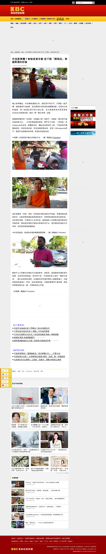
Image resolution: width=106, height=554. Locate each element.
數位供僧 (36, 371)
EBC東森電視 (15, 2)
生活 (70, 23)
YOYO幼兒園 (63, 541)
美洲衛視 (55, 541)
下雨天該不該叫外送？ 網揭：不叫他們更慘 (31, 331)
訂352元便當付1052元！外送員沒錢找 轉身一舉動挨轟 (36, 334)
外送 (23, 371)
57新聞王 (35, 18)
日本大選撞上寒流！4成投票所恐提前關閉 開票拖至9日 (25, 407)
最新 (12, 23)
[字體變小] (5, 378)
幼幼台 (36, 541)
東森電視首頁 (14, 541)
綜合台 (26, 541)
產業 (30, 23)
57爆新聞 (43, 18)
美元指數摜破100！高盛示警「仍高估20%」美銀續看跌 (20, 470)
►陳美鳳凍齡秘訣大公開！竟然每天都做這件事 (31, 341)
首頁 (12, 18)
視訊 (42, 371)
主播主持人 (20, 538)
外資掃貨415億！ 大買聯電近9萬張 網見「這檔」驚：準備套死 (39, 356)
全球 (40, 23)
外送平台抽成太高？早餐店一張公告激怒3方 (32, 328)
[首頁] (17, 10)
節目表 (13, 538)
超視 (51, 541)
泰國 (19, 371)
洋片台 (46, 541)
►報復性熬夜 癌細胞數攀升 (23, 337)
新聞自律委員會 (30, 538)
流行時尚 (88, 23)
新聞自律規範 (40, 538)
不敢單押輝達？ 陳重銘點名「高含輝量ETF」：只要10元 (37, 353)
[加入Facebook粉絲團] (5, 382)
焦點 (17, 23)
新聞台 (21, 541)
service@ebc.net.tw (91, 549)
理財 (60, 23)
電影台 (41, 541)
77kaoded (56, 137)
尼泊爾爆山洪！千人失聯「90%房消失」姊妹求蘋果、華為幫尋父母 (39, 426)
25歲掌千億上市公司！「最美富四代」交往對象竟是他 (54, 451)
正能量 (81, 23)
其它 (12, 27)
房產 (50, 23)
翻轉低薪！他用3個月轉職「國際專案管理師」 (54, 407)
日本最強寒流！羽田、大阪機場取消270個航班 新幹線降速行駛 (25, 451)
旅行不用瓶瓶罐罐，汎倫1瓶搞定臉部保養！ (39, 469)
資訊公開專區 (66, 538)
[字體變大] (5, 375)
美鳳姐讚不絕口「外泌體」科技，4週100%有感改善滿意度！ (59, 470)
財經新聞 (18, 18)
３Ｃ (65, 23)
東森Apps (24, 2)
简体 (31, 2)
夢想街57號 (51, 18)
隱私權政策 (93, 546)
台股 (45, 23)
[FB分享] (5, 371)
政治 (35, 23)
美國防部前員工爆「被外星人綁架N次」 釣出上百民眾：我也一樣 (59, 426)
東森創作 (70, 541)
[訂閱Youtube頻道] (5, 386)
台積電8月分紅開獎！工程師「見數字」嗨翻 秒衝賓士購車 (37, 360)
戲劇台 (31, 541)
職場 (75, 23)
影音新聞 (23, 23)
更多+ (68, 18)
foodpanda (29, 371)
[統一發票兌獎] (83, 134)
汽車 (55, 23)
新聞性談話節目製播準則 (53, 538)
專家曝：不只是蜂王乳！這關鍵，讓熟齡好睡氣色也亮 (20, 426)
